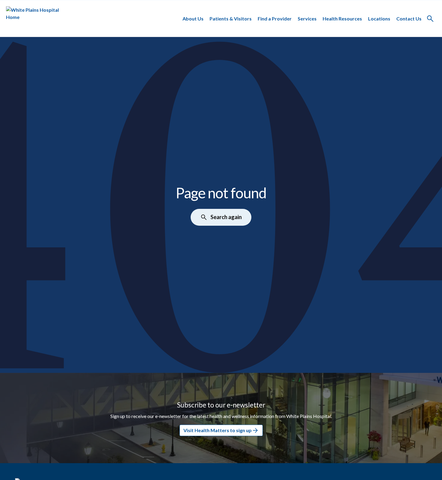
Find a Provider (275, 18)
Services (307, 18)
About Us (193, 18)
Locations (379, 18)
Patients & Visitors (231, 18)
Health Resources (342, 18)
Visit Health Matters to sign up (217, 430)
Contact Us (409, 18)
